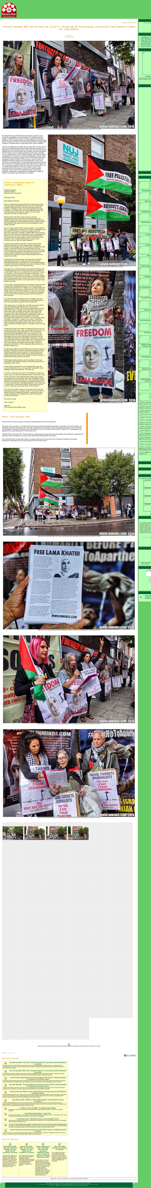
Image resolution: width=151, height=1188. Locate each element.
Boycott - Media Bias (129, 22)
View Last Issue (146, 562)
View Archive (145, 564)
